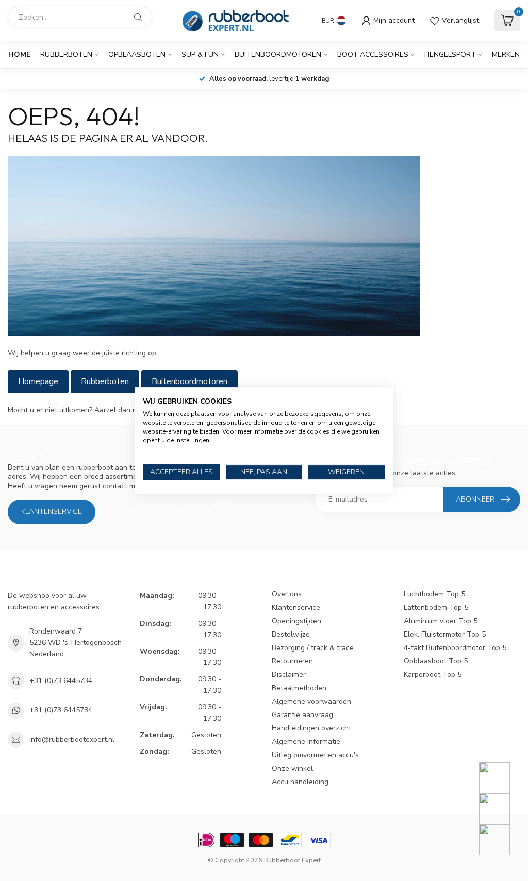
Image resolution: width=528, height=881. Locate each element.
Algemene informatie (306, 741)
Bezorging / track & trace (313, 648)
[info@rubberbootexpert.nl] (501, 808)
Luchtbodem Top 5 (434, 594)
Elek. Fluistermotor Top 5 (445, 634)
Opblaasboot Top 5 (436, 661)
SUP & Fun (200, 54)
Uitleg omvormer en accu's (315, 755)
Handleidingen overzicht (311, 728)
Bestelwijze (291, 634)
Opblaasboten (137, 54)
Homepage (38, 381)
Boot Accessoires (372, 54)
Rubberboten (66, 54)
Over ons (287, 594)
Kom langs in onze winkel (169, 512)
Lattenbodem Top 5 (436, 607)
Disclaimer (289, 674)
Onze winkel (292, 768)
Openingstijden (296, 621)
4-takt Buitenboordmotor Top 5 (455, 648)
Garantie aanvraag (302, 715)
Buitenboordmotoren (278, 54)
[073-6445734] (501, 777)
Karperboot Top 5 (432, 674)
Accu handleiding (300, 782)
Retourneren (292, 661)
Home (19, 54)
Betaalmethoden (299, 688)
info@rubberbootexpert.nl (71, 739)
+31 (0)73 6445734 (60, 681)
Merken (506, 54)
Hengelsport (450, 54)
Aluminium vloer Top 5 (440, 621)
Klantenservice (51, 512)
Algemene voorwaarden (311, 701)
